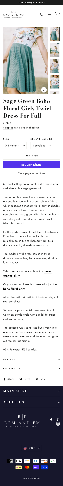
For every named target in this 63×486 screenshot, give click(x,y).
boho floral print (14, 289)
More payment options (31, 173)
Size (6, 139)
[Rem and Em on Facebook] (51, 419)
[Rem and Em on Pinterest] (58, 419)
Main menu (15, 391)
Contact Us (11, 368)
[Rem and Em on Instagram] (58, 423)
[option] (25, 60)
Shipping (8, 127)
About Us (13, 402)
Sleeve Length (41, 139)
